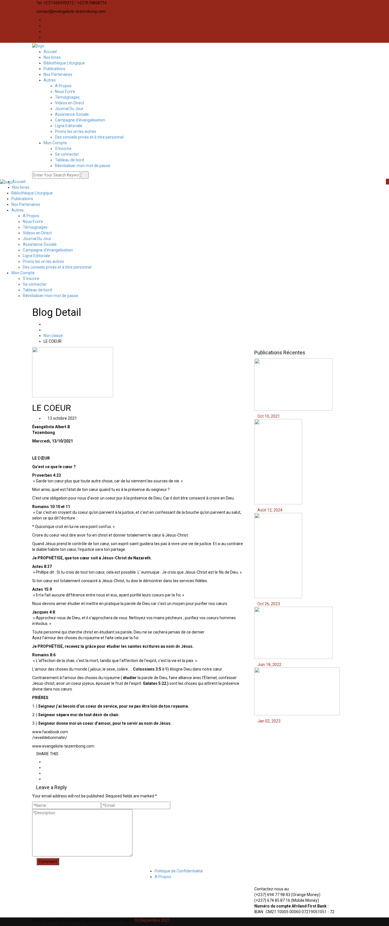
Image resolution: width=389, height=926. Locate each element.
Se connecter (67, 154)
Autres (50, 80)
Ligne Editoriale (68, 125)
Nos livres (52, 57)
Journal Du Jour (69, 108)
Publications (54, 68)
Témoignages (67, 97)
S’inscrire (63, 148)
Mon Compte (55, 143)
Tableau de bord (69, 160)
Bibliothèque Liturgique (64, 63)
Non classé (53, 335)
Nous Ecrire (65, 91)
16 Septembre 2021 (152, 920)
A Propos (63, 86)
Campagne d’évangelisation (80, 120)
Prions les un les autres (75, 131)
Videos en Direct (69, 103)
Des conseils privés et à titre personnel (89, 137)
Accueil (50, 51)
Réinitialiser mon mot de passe (82, 165)
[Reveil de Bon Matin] (38, 45)
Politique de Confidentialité (179, 871)
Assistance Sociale (72, 114)
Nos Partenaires (58, 74)
